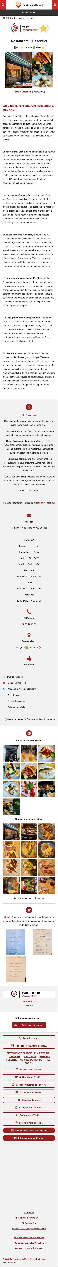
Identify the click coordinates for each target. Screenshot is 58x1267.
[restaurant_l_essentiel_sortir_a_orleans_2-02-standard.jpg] (11, 807)
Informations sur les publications (29, 1238)
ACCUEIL (7, 18)
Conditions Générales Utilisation (29, 1243)
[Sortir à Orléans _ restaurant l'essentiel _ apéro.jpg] (47, 886)
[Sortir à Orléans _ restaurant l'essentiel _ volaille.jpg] (29, 850)
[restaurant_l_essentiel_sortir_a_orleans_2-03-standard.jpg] (47, 789)
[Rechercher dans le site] (3, 5)
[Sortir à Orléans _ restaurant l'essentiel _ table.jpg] (11, 886)
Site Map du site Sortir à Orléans (29, 1248)
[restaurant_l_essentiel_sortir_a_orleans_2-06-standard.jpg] (29, 753)
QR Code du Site (29, 1223)
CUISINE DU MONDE (31, 1059)
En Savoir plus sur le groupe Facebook (29, 1228)
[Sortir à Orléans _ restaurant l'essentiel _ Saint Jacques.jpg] (11, 850)
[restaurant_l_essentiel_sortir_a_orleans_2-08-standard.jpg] (11, 771)
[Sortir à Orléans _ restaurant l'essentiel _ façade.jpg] (11, 832)
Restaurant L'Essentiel (24, 18)
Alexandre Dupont (38, 1259)
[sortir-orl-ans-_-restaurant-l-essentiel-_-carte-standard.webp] (42, 942)
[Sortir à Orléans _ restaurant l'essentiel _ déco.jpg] (29, 886)
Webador (15, 1262)
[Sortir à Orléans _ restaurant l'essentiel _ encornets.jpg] (47, 832)
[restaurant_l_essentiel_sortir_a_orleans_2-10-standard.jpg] (47, 771)
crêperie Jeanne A (45, 503)
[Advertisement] (29, 1176)
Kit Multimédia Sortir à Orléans (29, 1218)
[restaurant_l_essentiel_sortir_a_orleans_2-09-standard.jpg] (29, 771)
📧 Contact (29, 1212)
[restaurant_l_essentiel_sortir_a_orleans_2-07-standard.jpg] (47, 753)
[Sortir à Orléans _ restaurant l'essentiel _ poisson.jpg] (47, 850)
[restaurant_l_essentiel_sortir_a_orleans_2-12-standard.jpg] (29, 789)
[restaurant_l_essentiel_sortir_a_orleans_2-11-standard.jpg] (11, 789)
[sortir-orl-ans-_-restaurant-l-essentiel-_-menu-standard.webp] (15, 969)
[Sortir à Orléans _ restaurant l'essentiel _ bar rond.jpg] (29, 832)
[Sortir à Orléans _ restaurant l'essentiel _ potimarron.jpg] (11, 868)
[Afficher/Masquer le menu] (55, 5)
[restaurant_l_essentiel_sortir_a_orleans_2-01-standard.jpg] (11, 753)
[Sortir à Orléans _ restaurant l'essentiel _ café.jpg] (47, 868)
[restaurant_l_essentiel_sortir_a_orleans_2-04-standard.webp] (15, 942)
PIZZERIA (44, 1053)
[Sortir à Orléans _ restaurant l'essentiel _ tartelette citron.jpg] (29, 868)
